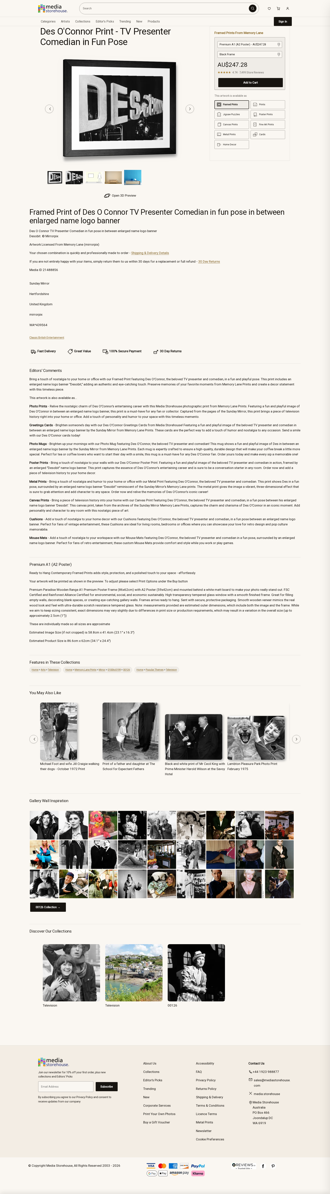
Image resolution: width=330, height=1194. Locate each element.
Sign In (283, 21)
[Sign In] (287, 8)
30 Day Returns (209, 261)
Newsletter (204, 1131)
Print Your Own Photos (159, 1114)
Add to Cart (250, 82)
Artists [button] (65, 21)
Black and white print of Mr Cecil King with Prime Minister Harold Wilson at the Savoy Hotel (195, 769)
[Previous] (49, 109)
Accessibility (205, 1063)
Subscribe (106, 1086)
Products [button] (154, 21)
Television (53, 669)
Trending (125, 21)
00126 (126, 669)
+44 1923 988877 (266, 1072)
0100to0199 (114, 669)
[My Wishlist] (269, 8)
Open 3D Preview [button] (123, 195)
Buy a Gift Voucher (156, 1122)
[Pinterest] (273, 1168)
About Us (149, 1063)
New (139, 21)
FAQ (199, 1072)
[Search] (252, 8)
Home (35, 669)
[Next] (190, 109)
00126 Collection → (48, 907)
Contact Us (256, 1063)
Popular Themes (154, 669)
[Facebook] (263, 1168)
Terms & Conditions (210, 1105)
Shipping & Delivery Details (150, 253)
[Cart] (278, 8)
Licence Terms (206, 1114)
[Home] (55, 8)
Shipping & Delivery (209, 1097)
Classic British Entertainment (46, 337)
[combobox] (165, 8)
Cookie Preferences (210, 1139)
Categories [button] (48, 21)
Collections (82, 21)
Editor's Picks (105, 21)
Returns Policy (206, 1089)
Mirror (102, 669)
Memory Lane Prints (85, 669)
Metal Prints (204, 1122)
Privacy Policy (206, 1080)
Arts (43, 669)
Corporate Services (157, 1105)
